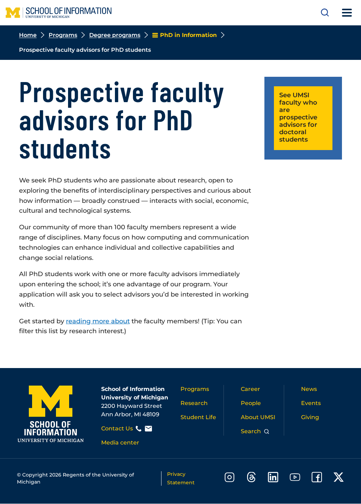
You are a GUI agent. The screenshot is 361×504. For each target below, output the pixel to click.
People (251, 403)
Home (28, 35)
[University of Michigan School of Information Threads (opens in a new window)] (251, 478)
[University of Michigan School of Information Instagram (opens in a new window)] (229, 478)
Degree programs (114, 35)
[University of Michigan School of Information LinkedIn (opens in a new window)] (273, 478)
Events (311, 403)
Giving (310, 417)
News (309, 389)
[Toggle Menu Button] (347, 13)
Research (194, 403)
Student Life (198, 417)
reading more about (98, 321)
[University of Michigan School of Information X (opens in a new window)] (339, 478)
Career (250, 389)
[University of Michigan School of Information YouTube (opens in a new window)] (295, 478)
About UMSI (258, 417)
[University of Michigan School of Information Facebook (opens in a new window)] (317, 478)
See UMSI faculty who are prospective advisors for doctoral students (298, 117)
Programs (63, 35)
